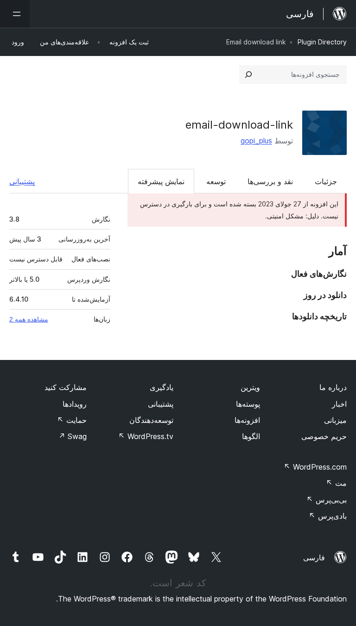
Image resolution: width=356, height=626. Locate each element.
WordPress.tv (145, 436)
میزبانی (335, 420)
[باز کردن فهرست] (15, 14)
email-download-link (239, 124)
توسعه (216, 181)
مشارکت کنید (65, 387)
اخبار (339, 404)
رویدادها (75, 404)
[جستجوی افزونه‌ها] (248, 74)
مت (336, 483)
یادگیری (161, 387)
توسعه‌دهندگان (151, 420)
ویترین (250, 387)
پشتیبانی (22, 181)
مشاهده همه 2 (28, 319)
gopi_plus (256, 140)
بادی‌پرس (328, 516)
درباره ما (333, 387)
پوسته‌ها (248, 404)
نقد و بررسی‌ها (270, 181)
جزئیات (326, 181)
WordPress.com (315, 466)
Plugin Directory (322, 42)
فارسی (314, 557)
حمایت (72, 420)
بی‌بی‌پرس (326, 499)
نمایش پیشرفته (161, 181)
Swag (72, 436)
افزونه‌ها (247, 420)
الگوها (251, 436)
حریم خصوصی (324, 436)
